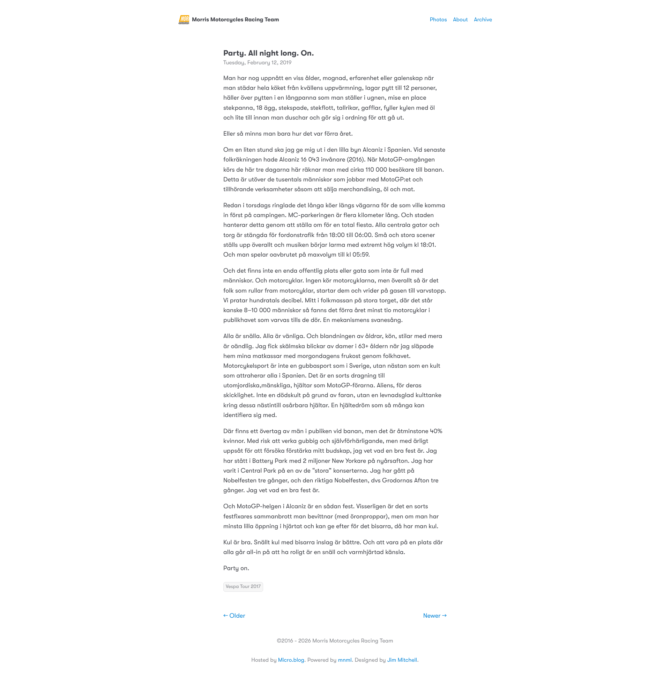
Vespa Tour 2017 (243, 586)
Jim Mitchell (402, 660)
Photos (438, 19)
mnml (344, 660)
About (460, 19)
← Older (234, 615)
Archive (483, 19)
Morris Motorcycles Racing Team (235, 19)
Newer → (435, 615)
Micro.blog (291, 660)
